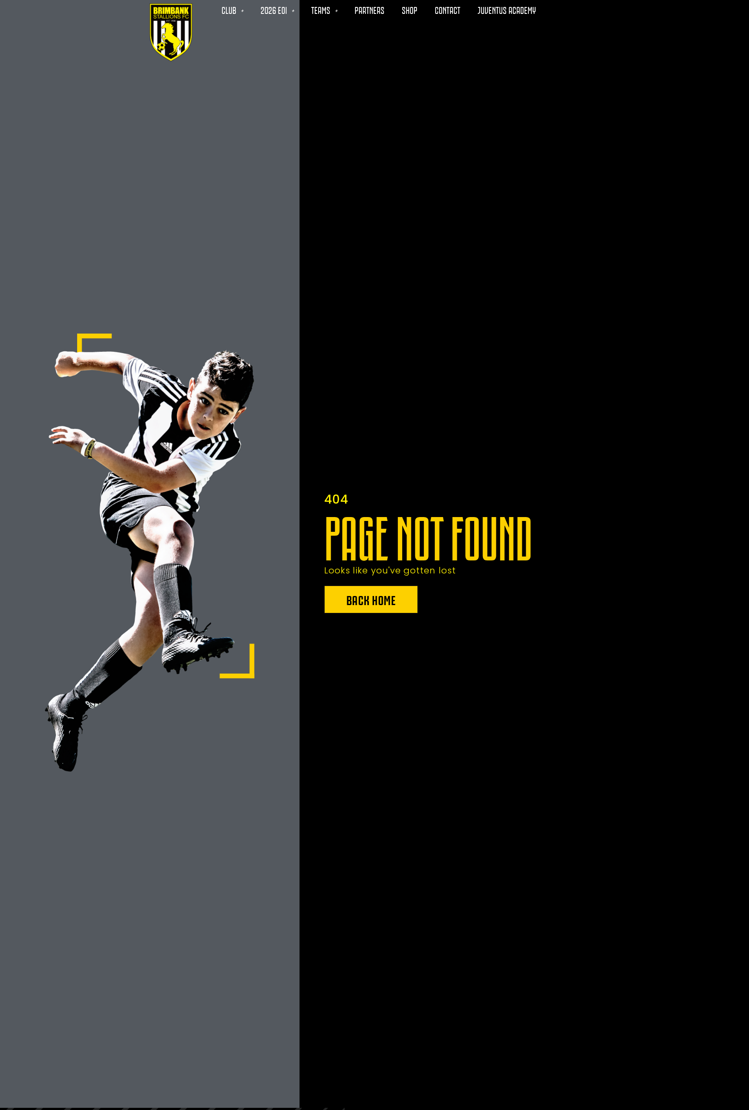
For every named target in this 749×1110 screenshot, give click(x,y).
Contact (447, 9)
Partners (369, 9)
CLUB (228, 9)
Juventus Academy (507, 9)
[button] (371, 599)
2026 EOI (274, 9)
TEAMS (320, 9)
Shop (409, 9)
